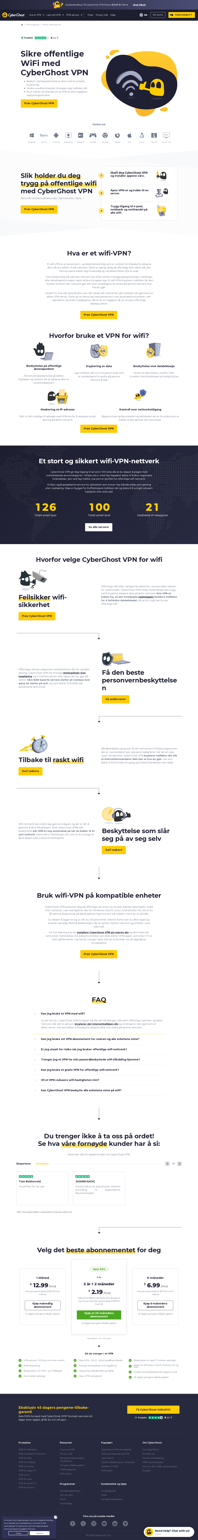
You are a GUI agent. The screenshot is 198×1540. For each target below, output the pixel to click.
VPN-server (66, 1473)
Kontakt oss (148, 1454)
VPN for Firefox (26, 1466)
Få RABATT (183, 15)
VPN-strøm (107, 1470)
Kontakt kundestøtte (111, 1499)
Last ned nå (107, 1458)
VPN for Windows (28, 1449)
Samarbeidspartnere (70, 1491)
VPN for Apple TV (27, 1470)
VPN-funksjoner (32, 25)
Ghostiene (42, 1163)
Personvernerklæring (153, 1458)
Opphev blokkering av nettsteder (118, 1462)
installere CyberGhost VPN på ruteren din (103, 932)
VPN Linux (24, 1475)
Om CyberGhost (150, 1449)
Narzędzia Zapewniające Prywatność (72, 1459)
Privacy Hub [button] (102, 15)
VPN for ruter (25, 1479)
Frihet (63, 1499)
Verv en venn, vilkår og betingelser (159, 1466)
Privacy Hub (66, 1454)
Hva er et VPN (67, 1449)
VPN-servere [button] (73, 15)
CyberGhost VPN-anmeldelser (116, 1449)
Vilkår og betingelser (152, 1462)
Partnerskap (66, 1503)
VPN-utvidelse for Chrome (32, 1454)
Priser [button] (90, 15)
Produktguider (108, 1491)
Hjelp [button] (113, 15)
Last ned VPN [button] (54, 15)
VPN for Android (27, 1462)
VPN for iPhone (26, 1487)
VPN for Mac (25, 1458)
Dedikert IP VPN (109, 1466)
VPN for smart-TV (28, 1483)
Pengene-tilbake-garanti (72, 1465)
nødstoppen (146, 597)
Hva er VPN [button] (35, 15)
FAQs (104, 1495)
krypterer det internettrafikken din (96, 1024)
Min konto (158, 15)
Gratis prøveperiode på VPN (115, 1454)
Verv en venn (66, 1495)
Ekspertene (23, 1163)
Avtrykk (146, 1470)
